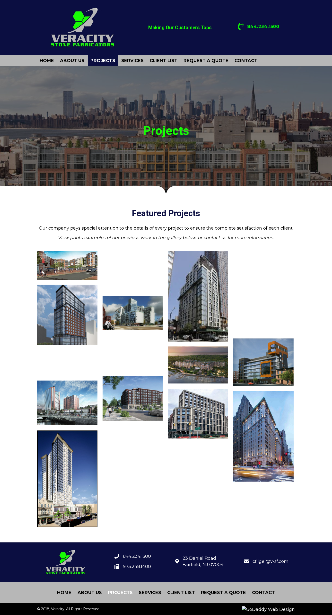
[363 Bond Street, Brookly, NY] (263, 313)
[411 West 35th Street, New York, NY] (198, 414)
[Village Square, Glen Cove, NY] (67, 265)
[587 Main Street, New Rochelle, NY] (67, 478)
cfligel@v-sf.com (270, 561)
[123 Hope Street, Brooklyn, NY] (133, 398)
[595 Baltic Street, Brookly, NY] (263, 362)
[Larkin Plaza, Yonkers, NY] (67, 403)
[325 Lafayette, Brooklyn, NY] (263, 269)
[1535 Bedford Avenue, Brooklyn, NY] (133, 448)
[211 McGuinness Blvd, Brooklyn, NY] (133, 271)
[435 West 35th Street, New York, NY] (133, 353)
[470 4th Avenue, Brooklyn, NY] (67, 315)
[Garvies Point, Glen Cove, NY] (198, 364)
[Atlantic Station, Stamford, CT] (67, 363)
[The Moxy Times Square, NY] (263, 436)
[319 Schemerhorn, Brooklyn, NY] (198, 296)
